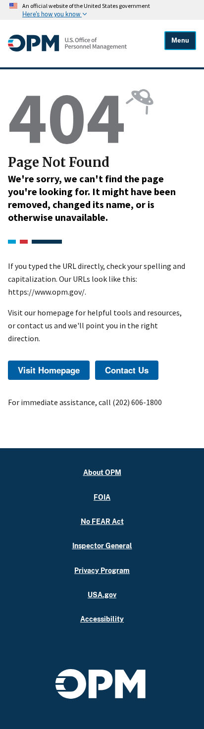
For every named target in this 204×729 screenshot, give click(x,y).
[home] (67, 49)
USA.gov (102, 594)
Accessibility (102, 619)
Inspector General (102, 545)
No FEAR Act (102, 521)
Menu (180, 40)
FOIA (102, 497)
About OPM (102, 472)
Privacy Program (102, 570)
